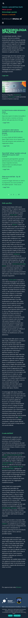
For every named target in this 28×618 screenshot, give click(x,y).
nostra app (11, 97)
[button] (3, 3)
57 (19, 194)
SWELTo (4, 524)
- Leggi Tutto (6, 122)
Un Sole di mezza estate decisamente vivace (13, 111)
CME (19, 417)
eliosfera (14, 224)
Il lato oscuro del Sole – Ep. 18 (11, 176)
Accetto (10, 615)
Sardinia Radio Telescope (9, 508)
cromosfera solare (7, 463)
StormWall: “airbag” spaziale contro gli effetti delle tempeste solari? (14, 154)
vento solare (13, 215)
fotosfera (5, 464)
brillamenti (17, 254)
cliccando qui (17, 95)
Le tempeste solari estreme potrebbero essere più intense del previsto (12, 131)
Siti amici (18, 587)
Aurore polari (12, 280)
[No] (26, 612)
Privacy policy (17, 615)
